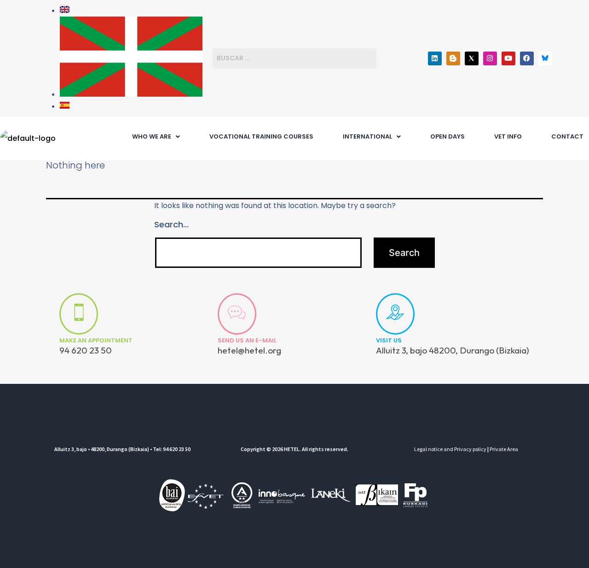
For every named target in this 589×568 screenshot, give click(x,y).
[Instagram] (490, 58)
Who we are (151, 136)
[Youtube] (508, 58)
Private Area (504, 449)
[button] (156, 136)
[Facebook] (527, 58)
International (367, 136)
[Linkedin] (435, 58)
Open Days (447, 136)
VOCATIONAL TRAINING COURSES (261, 136)
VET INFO (508, 136)
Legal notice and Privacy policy (450, 449)
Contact (567, 136)
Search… (171, 224)
